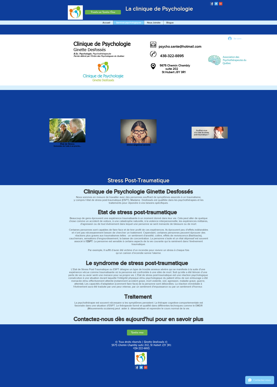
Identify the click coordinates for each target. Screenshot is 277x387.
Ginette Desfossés (90, 50)
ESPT (90, 241)
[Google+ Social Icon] (220, 3)
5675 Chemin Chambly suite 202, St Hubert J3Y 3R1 (141, 345)
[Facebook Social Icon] (211, 3)
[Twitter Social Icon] (216, 3)
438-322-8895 (141, 348)
